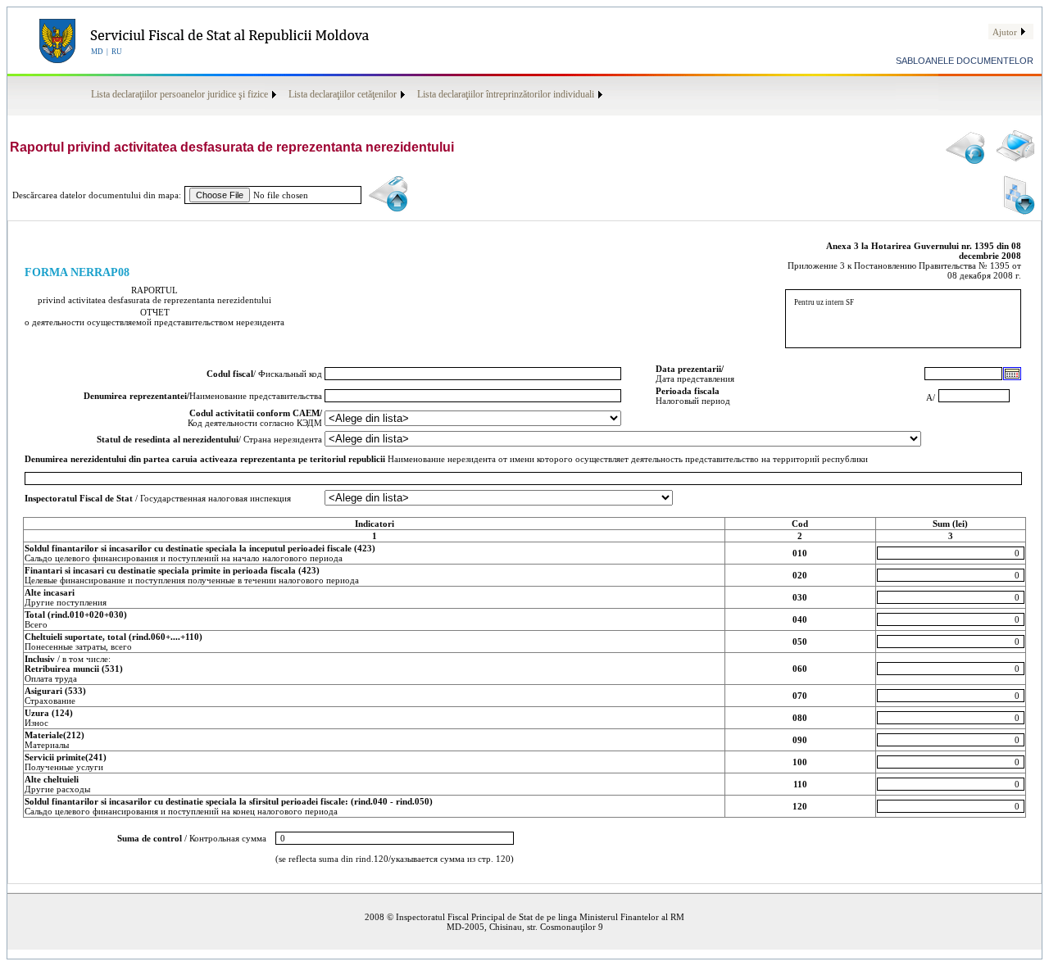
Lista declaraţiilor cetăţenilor (342, 94)
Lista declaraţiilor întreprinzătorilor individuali (505, 94)
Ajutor (1004, 32)
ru (116, 52)
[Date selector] (1012, 373)
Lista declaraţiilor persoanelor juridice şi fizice (179, 94)
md (97, 52)
